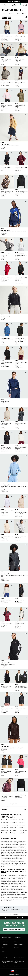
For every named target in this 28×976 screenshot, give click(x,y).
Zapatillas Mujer (4, 819)
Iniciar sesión (8, 917)
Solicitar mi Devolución (18, 944)
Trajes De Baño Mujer (13, 820)
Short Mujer (21, 819)
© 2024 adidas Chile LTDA (14, 974)
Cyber (3, 951)
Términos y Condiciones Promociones (19, 962)
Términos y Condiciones (19, 957)
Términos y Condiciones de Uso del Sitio (7, 962)
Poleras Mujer (13, 822)
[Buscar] (22, 4)
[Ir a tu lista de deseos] (5, 4)
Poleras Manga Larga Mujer (22, 830)
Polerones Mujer (5, 825)
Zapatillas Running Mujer (13, 833)
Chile (16, 970)
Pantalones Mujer (21, 825)
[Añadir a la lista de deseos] (12, 22)
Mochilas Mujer (4, 827)
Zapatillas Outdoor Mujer (22, 822)
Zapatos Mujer (4, 832)
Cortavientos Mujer (13, 830)
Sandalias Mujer (4, 822)
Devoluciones (4, 944)
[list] (14, 13)
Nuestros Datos (5, 957)
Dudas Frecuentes (17, 937)
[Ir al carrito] (25, 4)
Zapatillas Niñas (4, 830)
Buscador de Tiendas (6, 937)
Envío (3, 947)
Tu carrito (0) (20, 917)
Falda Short (21, 827)
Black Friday (16, 947)
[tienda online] (14, 5)
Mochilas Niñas (22, 832)
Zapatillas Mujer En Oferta (13, 825)
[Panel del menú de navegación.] (2, 4)
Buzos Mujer (13, 827)
